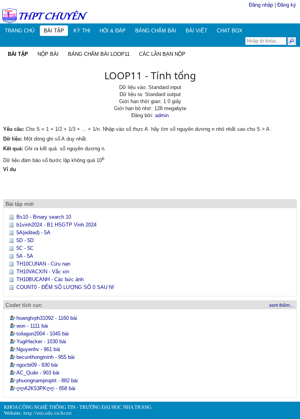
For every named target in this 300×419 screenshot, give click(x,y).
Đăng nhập (261, 5)
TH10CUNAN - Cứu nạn (43, 264)
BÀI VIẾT (196, 31)
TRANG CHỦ (19, 31)
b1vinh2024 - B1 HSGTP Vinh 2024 (56, 225)
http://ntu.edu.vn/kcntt (47, 413)
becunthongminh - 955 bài (45, 357)
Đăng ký (286, 5)
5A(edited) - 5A (33, 232)
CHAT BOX (230, 31)
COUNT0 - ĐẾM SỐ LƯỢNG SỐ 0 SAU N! (65, 287)
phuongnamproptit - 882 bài (47, 380)
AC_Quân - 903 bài (37, 373)
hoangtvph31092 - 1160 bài (46, 318)
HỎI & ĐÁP (113, 31)
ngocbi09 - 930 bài (37, 365)
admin (162, 115)
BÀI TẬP (54, 31)
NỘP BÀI (48, 54)
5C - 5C (25, 248)
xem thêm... (281, 305)
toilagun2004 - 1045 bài (42, 334)
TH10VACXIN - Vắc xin (42, 272)
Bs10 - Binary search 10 (43, 217)
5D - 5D (25, 240)
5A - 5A (24, 256)
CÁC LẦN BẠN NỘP (162, 54)
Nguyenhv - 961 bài (38, 349)
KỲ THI (81, 31)
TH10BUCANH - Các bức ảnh (50, 279)
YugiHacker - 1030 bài (41, 341)
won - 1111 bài (32, 326)
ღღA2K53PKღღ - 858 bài (45, 388)
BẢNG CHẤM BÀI (155, 31)
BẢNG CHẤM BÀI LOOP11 (99, 54)
